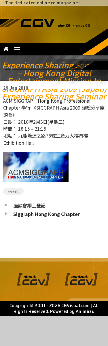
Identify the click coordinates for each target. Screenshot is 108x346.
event (13, 191)
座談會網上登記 (29, 205)
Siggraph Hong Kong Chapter (46, 213)
